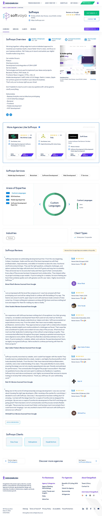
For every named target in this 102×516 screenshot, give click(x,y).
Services (15, 29)
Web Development (69, 175)
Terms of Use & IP (35, 509)
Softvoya (34, 12)
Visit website (90, 13)
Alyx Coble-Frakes (84, 347)
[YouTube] (98, 508)
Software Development (50, 175)
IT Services (84, 175)
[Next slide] (69, 204)
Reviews (33, 29)
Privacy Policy (46, 509)
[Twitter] (94, 508)
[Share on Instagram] (10, 114)
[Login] (97, 3)
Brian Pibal (81, 283)
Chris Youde (81, 306)
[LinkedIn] (83, 508)
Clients (24, 29)
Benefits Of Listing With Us (70, 484)
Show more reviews (13, 422)
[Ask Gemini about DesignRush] (86, 495)
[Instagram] (87, 508)
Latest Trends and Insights (48, 492)
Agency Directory (11, 7)
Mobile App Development (16, 175)
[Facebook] (91, 508)
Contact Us (85, 486)
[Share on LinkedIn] (7, 114)
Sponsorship (66, 491)
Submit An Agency (68, 488)
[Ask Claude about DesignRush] (82, 495)
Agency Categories (48, 483)
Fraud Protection (67, 509)
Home (4, 7)
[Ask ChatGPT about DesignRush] (90, 495)
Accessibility (56, 509)
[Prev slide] (40, 204)
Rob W (80, 381)
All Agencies (66, 494)
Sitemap (25, 509)
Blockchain (33, 175)
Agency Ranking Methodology (47, 487)
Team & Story (86, 483)
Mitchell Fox (82, 413)
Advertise (45, 499)
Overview (6, 29)
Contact (91, 19)
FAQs (44, 496)
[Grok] (94, 495)
